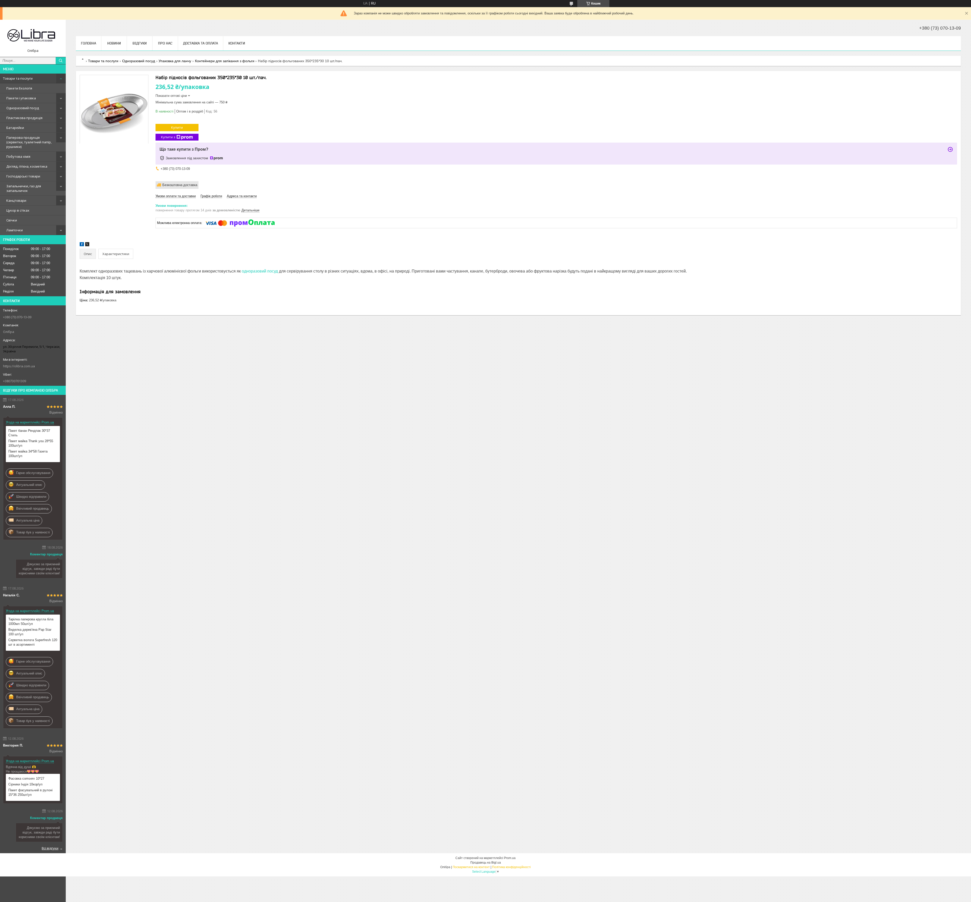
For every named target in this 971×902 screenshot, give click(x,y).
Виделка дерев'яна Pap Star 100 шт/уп (29, 632)
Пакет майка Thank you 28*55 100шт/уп (30, 443)
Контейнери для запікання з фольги (224, 61)
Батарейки (15, 127)
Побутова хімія (18, 156)
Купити (177, 127)
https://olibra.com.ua (19, 366)
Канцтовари (16, 200)
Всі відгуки (50, 848)
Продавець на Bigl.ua (485, 862)
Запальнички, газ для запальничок (23, 188)
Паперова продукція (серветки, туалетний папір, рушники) (29, 142)
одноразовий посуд (260, 271)
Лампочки (14, 230)
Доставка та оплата (200, 43)
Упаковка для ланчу (175, 61)
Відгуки (140, 43)
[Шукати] (61, 60)
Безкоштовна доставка (179, 185)
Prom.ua (510, 858)
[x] (87, 245)
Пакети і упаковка (21, 98)
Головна (88, 43)
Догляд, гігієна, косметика (26, 166)
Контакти (236, 43)
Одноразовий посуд (22, 108)
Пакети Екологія (19, 88)
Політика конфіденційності (511, 867)
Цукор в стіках (17, 210)
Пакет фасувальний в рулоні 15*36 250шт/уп (30, 792)
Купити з (168, 137)
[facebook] (82, 245)
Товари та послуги (18, 78)
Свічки (11, 220)
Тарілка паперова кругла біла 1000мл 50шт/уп (30, 621)
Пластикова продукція (24, 118)
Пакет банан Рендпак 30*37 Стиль (29, 433)
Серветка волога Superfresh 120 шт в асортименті (32, 642)
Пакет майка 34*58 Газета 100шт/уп (28, 453)
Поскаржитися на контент (471, 867)
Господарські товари (23, 176)
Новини (114, 43)
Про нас (165, 43)
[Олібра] (33, 36)
